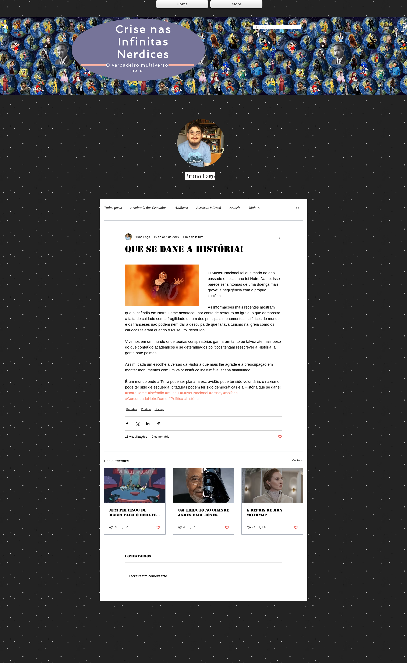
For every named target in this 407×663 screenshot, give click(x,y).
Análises (181, 208)
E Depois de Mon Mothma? (264, 512)
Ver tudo (297, 460)
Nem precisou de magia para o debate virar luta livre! (132, 512)
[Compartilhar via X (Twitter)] (137, 424)
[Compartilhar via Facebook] (127, 424)
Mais (252, 208)
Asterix (234, 208)
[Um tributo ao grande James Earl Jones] (203, 485)
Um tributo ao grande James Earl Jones (203, 512)
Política (146, 409)
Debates (131, 409)
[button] (298, 208)
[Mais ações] (279, 236)
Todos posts (113, 208)
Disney (159, 409)
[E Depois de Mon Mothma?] (272, 485)
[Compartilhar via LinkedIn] (148, 424)
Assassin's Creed (208, 208)
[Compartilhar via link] (158, 424)
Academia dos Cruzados (148, 208)
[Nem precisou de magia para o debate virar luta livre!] (134, 485)
